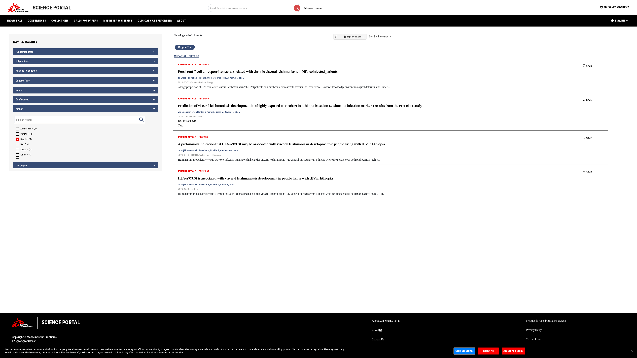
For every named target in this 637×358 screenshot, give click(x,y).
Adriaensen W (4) (28, 128)
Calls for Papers (86, 20)
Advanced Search (313, 8)
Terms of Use (533, 339)
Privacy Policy (534, 330)
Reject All (488, 350)
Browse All (14, 20)
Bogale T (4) (26, 139)
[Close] (631, 350)
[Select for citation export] (175, 64)
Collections (60, 20)
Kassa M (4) (26, 149)
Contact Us (378, 339)
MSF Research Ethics (118, 20)
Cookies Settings (464, 350)
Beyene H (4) (26, 133)
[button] (619, 21)
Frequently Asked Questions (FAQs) (546, 321)
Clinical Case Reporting (155, 20)
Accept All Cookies (513, 350)
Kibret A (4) (25, 154)
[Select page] (336, 36)
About (181, 20)
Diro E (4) (24, 144)
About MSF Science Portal (386, 321)
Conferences (37, 20)
